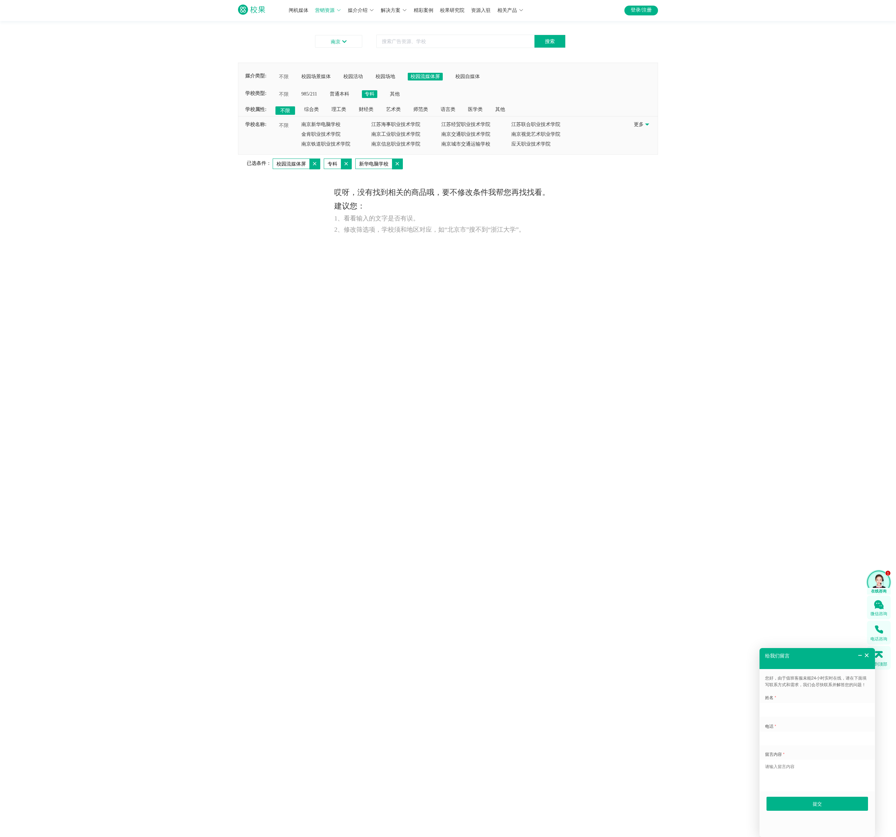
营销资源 (325, 10)
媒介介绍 (358, 10)
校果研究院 (452, 10)
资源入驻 (481, 10)
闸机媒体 (298, 10)
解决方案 (390, 10)
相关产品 (507, 10)
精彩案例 (423, 10)
